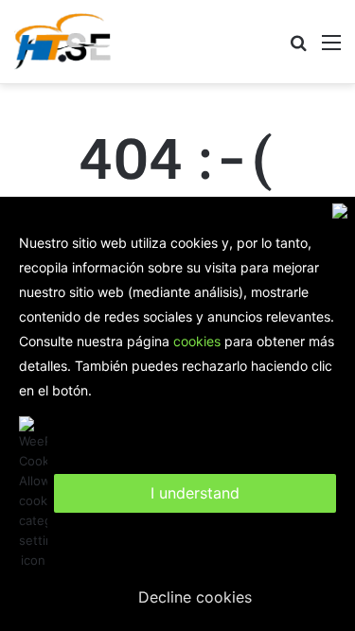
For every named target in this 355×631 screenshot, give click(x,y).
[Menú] (331, 48)
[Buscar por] (298, 48)
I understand (195, 492)
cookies (197, 341)
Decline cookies (195, 596)
